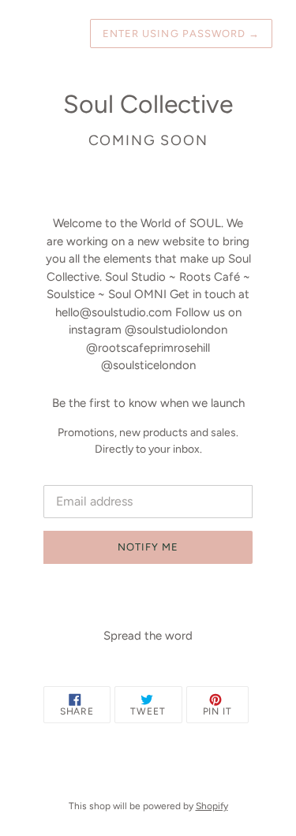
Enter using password (181, 33)
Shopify (212, 806)
